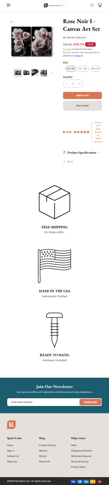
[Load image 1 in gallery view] (17, 72)
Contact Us (13, 456)
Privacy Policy (78, 467)
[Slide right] (51, 72)
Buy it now (82, 105)
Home (10, 445)
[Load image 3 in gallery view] (35, 72)
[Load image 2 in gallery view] (26, 72)
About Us (12, 461)
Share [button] (70, 161)
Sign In (10, 450)
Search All (44, 461)
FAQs (73, 445)
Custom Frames (47, 445)
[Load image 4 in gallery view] (43, 72)
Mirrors (42, 456)
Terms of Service (80, 461)
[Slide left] (10, 72)
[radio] (71, 68)
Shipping (67, 49)
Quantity (68, 77)
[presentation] (101, 68)
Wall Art (43, 450)
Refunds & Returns (81, 456)
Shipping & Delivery (81, 450)
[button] (9, 5)
